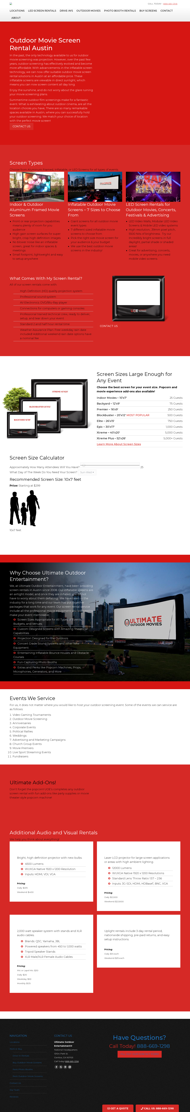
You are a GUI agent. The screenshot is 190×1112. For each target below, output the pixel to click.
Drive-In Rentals (21, 1056)
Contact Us (21, 126)
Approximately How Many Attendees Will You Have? (45, 467)
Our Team (14, 1090)
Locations (14, 1042)
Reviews (14, 1097)
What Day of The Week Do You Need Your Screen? (43, 472)
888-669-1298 (170, 3)
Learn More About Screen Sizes (119, 444)
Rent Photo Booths (23, 1069)
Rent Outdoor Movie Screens (28, 1076)
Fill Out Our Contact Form (140, 1054)
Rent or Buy (16, 1049)
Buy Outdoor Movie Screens (27, 1062)
